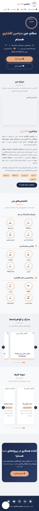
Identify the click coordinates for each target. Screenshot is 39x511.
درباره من (14, 9)
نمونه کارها (18, 59)
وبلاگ (22, 9)
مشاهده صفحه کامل (27, 185)
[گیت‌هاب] (19, 501)
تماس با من (19, 66)
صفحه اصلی (31, 9)
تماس (5, 9)
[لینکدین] (25, 501)
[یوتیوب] (14, 501)
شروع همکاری (18, 473)
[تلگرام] (30, 501)
